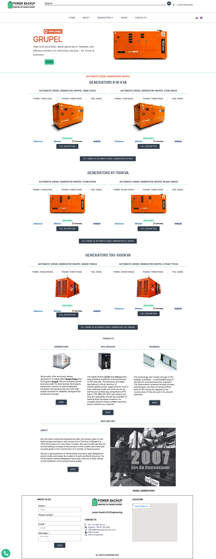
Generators (104, 17)
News (124, 17)
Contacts (140, 17)
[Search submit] (169, 3)
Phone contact (45, 515)
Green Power (71, 379)
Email (41, 524)
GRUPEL (47, 39)
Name (41, 505)
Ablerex (118, 376)
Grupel (55, 381)
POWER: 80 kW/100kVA (124, 190)
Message (43, 533)
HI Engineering (115, 512)
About (86, 17)
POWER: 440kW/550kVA (123, 272)
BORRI (107, 376)
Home (72, 17)
